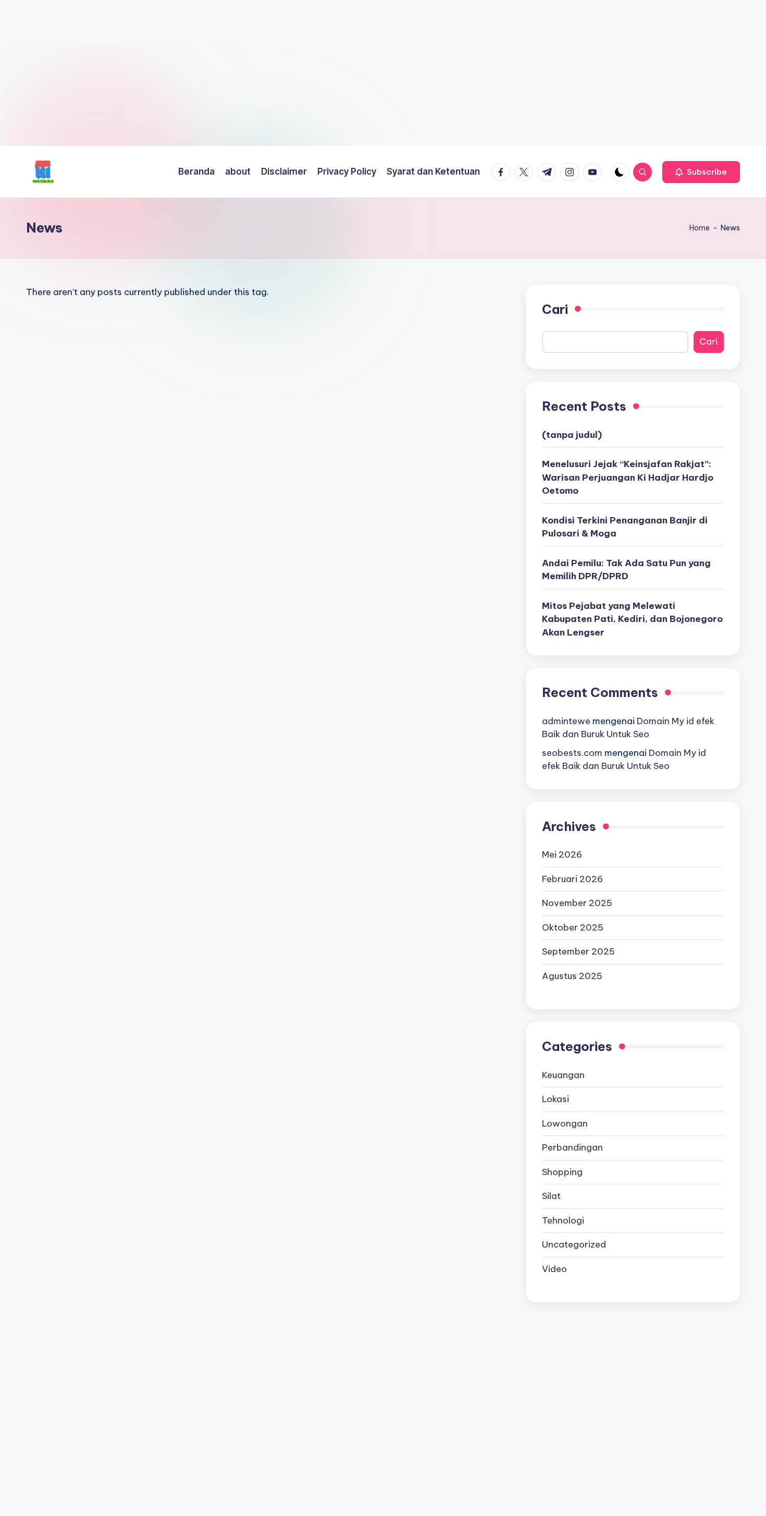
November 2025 (577, 903)
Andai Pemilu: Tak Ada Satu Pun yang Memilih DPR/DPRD (626, 569)
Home (699, 228)
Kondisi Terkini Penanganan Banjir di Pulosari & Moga (625, 527)
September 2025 (578, 951)
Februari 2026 (572, 879)
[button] (701, 172)
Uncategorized (574, 1244)
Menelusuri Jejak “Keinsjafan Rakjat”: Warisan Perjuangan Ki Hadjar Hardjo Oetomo (627, 477)
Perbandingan (572, 1147)
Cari (555, 309)
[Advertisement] (312, 73)
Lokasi (555, 1099)
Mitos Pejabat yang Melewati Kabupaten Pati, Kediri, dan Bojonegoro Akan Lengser (632, 619)
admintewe (566, 721)
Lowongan (565, 1123)
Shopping (562, 1172)
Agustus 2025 (572, 976)
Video (554, 1269)
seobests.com (572, 753)
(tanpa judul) (572, 435)
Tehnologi (563, 1220)
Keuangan (563, 1075)
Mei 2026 (562, 854)
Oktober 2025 (572, 927)
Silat (551, 1196)
